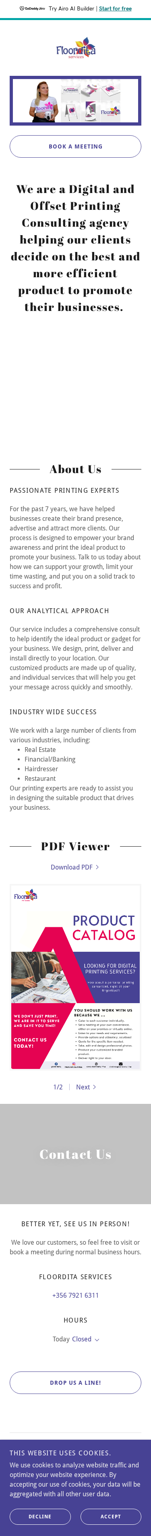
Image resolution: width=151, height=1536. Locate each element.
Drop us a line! (75, 1383)
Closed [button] (81, 1339)
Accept (111, 1517)
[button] (87, 1087)
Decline (40, 1517)
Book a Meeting (76, 146)
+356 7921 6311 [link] (75, 1295)
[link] (75, 48)
